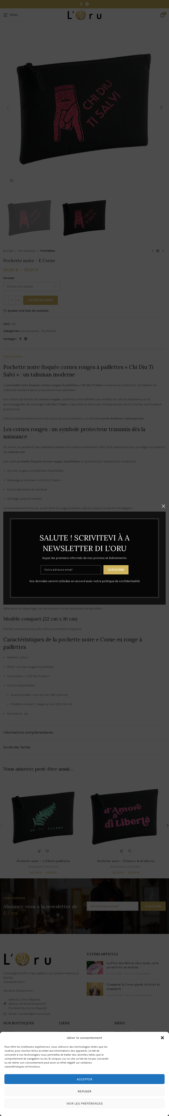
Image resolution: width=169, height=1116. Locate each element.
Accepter (84, 1079)
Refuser (84, 1091)
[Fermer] (163, 506)
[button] (162, 1038)
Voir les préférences (84, 1103)
